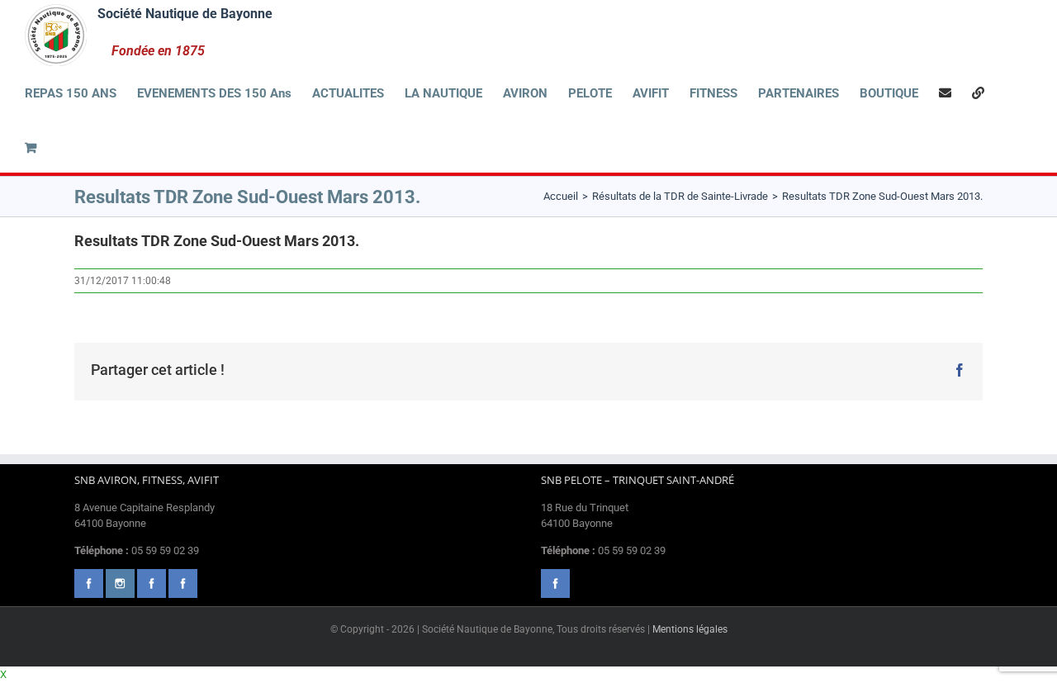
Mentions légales (690, 629)
